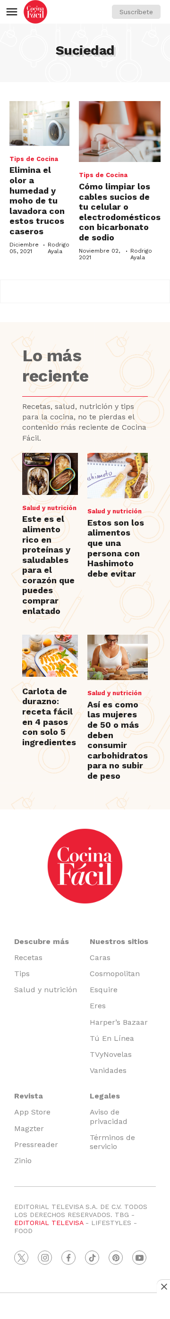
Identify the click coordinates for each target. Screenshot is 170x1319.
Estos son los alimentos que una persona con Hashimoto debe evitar (115, 548)
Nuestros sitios (119, 941)
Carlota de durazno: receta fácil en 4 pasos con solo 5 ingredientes (49, 716)
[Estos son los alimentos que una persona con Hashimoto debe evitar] (117, 475)
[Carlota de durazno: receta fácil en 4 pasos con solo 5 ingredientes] (50, 656)
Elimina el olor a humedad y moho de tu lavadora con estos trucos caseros (37, 200)
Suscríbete (136, 12)
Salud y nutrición (49, 507)
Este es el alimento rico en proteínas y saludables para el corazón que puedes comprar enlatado (48, 564)
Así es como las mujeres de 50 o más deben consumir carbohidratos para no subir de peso (117, 740)
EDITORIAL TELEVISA (48, 1222)
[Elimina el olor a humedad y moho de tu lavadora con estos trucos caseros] (39, 123)
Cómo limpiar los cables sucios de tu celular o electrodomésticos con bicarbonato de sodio (120, 211)
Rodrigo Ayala (58, 248)
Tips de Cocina (33, 158)
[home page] (35, 12)
